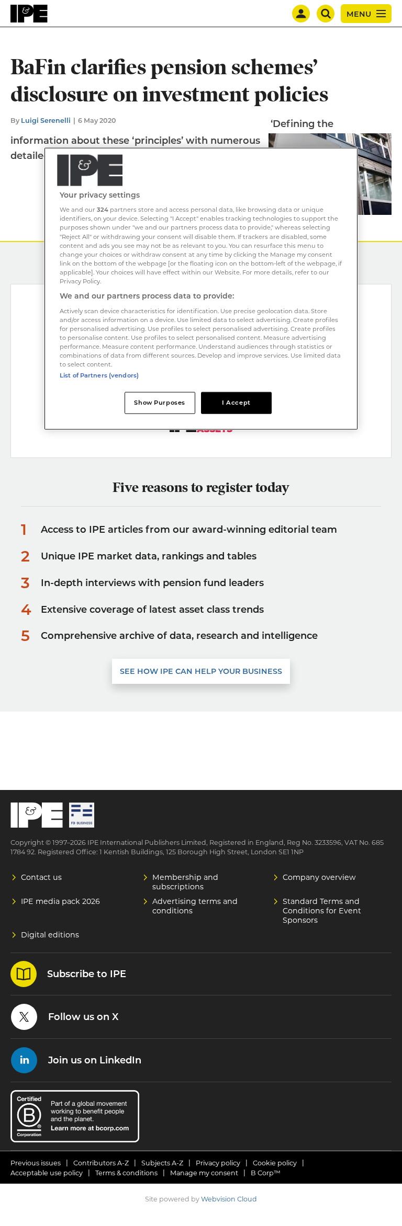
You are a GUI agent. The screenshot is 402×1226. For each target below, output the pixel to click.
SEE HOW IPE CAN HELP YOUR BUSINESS (201, 671)
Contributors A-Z (101, 1163)
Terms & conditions (126, 1173)
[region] (201, 288)
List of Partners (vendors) (99, 375)
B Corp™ (266, 1173)
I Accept (236, 402)
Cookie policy (275, 1163)
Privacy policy (218, 1163)
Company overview (319, 877)
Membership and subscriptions (185, 882)
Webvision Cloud (229, 1199)
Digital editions (50, 934)
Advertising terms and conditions (195, 906)
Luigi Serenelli (46, 120)
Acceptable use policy (46, 1173)
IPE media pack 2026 (60, 901)
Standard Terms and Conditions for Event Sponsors (322, 911)
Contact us (41, 877)
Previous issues (35, 1163)
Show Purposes (159, 402)
